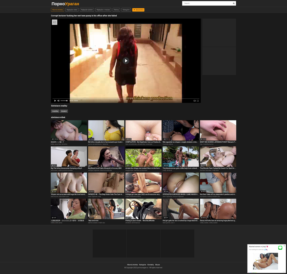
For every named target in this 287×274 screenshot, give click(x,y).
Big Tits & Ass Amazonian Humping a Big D (66, 168)
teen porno (166, 223)
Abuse (157, 265)
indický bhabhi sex (213, 196)
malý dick (215, 170)
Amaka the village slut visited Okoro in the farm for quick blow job (143, 168)
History (116, 10)
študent (64, 111)
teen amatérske (131, 144)
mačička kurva (208, 144)
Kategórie (126, 10)
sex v (173, 223)
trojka (127, 196)
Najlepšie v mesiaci (103, 10)
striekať (128, 223)
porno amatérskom (95, 144)
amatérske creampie (144, 144)
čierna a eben (93, 223)
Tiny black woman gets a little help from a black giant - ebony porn (181, 168)
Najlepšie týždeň (87, 10)
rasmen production (140, 170)
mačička (55, 111)
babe (52, 144)
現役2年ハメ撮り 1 (57, 142)
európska (203, 196)
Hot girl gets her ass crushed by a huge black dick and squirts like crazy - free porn (181, 220)
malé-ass (101, 223)
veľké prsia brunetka (65, 170)
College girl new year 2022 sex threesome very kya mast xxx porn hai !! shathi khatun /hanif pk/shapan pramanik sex (143, 194)
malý (164, 170)
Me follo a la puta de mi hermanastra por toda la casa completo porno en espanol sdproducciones (106, 142)
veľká (53, 223)
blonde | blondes (205, 170)
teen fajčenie (92, 196)
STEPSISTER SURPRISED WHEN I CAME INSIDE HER (181, 194)
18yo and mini (93, 220)
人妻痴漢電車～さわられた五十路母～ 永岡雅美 (67, 220)
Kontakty (151, 265)
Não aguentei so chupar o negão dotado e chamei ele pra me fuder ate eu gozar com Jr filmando (181, 142)
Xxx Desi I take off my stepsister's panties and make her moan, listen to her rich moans (218, 194)
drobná (169, 170)
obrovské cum (64, 196)
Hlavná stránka (57, 10)
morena (165, 144)
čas (201, 144)
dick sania (58, 223)
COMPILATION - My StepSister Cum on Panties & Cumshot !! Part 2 (143, 142)
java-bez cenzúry (61, 144)
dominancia (136, 223)
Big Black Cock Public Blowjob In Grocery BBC (105, 168)
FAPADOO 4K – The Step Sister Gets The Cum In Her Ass (106, 194)
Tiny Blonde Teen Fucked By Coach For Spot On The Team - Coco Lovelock (218, 168)
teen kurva (54, 196)
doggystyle (129, 170)
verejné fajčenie (93, 170)
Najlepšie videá (72, 10)
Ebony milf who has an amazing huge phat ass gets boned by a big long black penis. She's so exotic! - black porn (218, 220)
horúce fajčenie (178, 196)
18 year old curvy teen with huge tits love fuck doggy (69, 194)
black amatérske (106, 170)
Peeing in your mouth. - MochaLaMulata (139, 220)
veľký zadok (204, 223)
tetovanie (54, 170)
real (99, 196)
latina (171, 144)
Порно (57, 3)
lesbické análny (135, 196)
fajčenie (105, 144)
